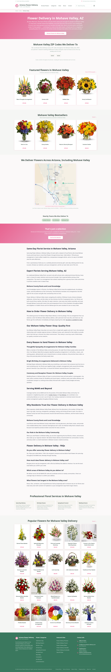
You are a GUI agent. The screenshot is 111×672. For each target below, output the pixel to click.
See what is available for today (74, 320)
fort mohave (56, 220)
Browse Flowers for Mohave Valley (55, 33)
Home (16, 10)
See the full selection (55, 237)
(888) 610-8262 (82, 640)
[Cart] (94, 5)
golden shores (46, 220)
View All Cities (60, 652)
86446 (58, 55)
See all (94, 117)
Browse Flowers (45, 5)
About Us (89, 669)
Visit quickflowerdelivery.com (85, 654)
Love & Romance (40, 661)
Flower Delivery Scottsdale (63, 650)
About (64, 5)
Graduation (39, 657)
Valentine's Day (39, 640)
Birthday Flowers (40, 643)
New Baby (38, 654)
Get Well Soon (39, 652)
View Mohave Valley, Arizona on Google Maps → (55, 206)
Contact (70, 5)
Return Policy (74, 669)
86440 (52, 55)
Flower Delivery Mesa (62, 645)
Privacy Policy (58, 669)
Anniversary (39, 647)
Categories (53, 5)
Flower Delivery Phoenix (62, 640)
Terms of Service (66, 669)
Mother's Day (39, 645)
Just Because (39, 659)
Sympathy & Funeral (41, 650)
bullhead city (65, 220)
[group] (55, 90)
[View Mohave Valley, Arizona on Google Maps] (55, 184)
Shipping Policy (82, 669)
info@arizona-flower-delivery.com (87, 644)
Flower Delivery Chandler (63, 647)
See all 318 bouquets (91, 72)
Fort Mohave (63, 395)
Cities (59, 5)
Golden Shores (53, 395)
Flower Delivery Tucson (62, 643)
